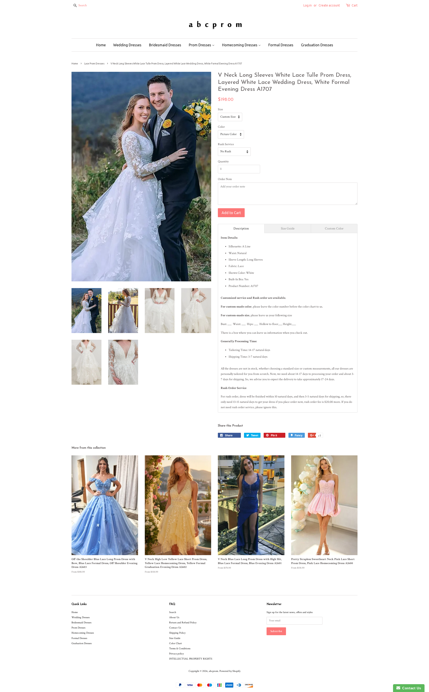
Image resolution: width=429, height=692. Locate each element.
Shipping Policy (177, 633)
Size (220, 109)
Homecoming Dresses (240, 45)
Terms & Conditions (179, 648)
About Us (174, 617)
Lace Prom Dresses (94, 63)
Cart (355, 5)
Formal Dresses (280, 45)
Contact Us (175, 627)
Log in (307, 5)
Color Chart (175, 643)
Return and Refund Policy (182, 622)
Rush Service (226, 144)
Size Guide (174, 638)
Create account (329, 5)
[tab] (241, 228)
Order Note (225, 179)
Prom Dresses (200, 45)
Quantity (223, 161)
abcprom (213, 671)
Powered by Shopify (229, 671)
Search (172, 612)
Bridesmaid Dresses (165, 45)
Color (221, 127)
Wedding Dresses (127, 45)
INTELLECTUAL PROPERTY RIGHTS (190, 658)
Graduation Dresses (317, 45)
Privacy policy (176, 653)
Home (101, 45)
